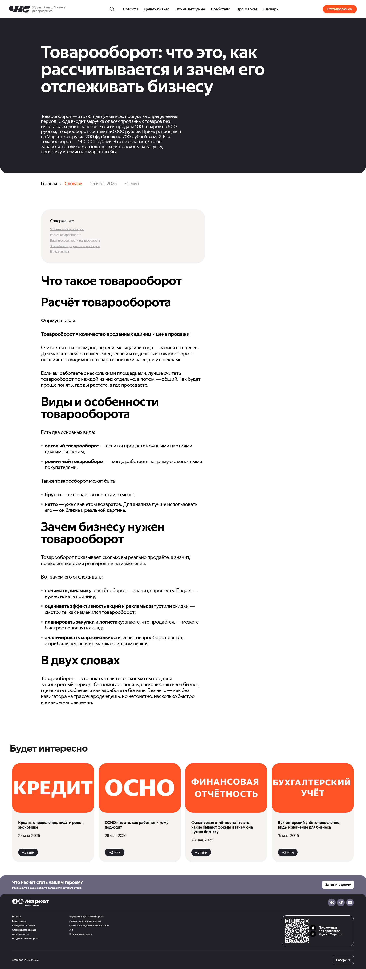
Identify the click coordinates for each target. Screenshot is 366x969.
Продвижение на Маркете (25, 939)
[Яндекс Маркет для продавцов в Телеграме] (341, 902)
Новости (16, 916)
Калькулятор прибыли (23, 925)
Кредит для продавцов (80, 934)
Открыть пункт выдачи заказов (85, 921)
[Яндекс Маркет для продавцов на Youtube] (350, 902)
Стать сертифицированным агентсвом (89, 925)
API (71, 930)
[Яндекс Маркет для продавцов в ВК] (332, 902)
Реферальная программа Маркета (86, 916)
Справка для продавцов (24, 930)
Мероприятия (19, 921)
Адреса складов (20, 934)
